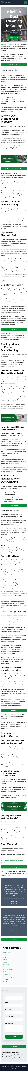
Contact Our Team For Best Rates (14, 168)
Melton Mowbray (7, 977)
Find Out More (14, 505)
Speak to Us (14, 329)
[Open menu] (25, 2)
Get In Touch (14, 1046)
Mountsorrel (6, 964)
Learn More (14, 710)
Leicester (12, 860)
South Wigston (5, 860)
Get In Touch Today (14, 64)
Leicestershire (19, 860)
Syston (7, 862)
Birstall (3, 862)
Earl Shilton (6, 967)
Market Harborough (8, 969)
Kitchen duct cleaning (7, 44)
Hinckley (5, 972)
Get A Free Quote (14, 939)
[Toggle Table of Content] (16, 70)
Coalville (5, 979)
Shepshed (5, 982)
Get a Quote (13, 37)
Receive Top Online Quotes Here (14, 867)
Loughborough (7, 974)
